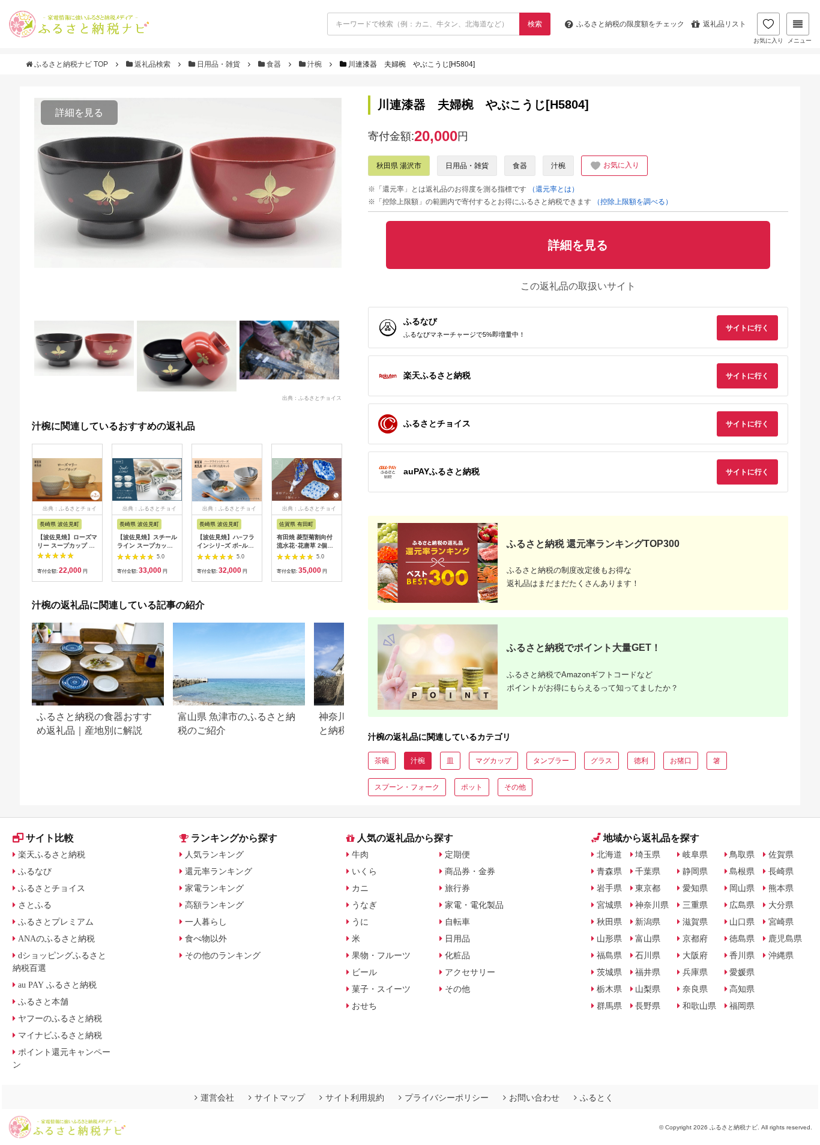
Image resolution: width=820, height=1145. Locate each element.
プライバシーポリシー (447, 1097)
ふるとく (596, 1097)
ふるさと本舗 (43, 1001)
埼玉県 (647, 854)
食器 (274, 64)
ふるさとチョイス (51, 888)
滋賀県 (695, 921)
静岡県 (695, 871)
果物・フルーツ (381, 955)
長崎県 (781, 871)
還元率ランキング (218, 871)
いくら (364, 871)
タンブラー (551, 761)
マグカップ (493, 761)
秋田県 (609, 921)
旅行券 (457, 888)
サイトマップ (280, 1097)
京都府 (695, 938)
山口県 (742, 921)
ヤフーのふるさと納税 (60, 1018)
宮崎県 (781, 921)
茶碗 (382, 761)
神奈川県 (652, 905)
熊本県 (781, 888)
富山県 (647, 938)
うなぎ (364, 905)
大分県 (781, 905)
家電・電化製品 (474, 905)
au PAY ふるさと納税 (57, 984)
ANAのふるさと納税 (56, 938)
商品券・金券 (470, 871)
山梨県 (647, 989)
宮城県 (609, 905)
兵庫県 (695, 972)
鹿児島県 (785, 938)
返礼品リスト (724, 24)
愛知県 (695, 888)
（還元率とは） (553, 189)
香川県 (742, 955)
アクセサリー (470, 972)
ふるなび (35, 871)
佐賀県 (781, 854)
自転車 (457, 921)
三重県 (695, 905)
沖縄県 (781, 955)
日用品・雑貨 (218, 64)
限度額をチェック (630, 24)
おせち (364, 1005)
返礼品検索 (152, 64)
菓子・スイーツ (381, 989)
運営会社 (217, 1097)
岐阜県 (695, 854)
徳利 (641, 761)
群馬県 (609, 1005)
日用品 (457, 938)
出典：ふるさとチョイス (312, 398)
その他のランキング (223, 955)
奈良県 (695, 989)
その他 (515, 787)
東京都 (647, 888)
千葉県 (647, 871)
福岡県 (742, 1005)
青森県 (609, 871)
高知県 (742, 989)
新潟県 (647, 921)
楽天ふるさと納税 (51, 854)
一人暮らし (206, 921)
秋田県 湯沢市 (398, 166)
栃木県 (609, 989)
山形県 (609, 938)
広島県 (742, 905)
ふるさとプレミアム (56, 921)
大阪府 (695, 955)
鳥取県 (742, 854)
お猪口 (681, 761)
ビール (364, 972)
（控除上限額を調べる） (632, 202)
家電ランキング (214, 888)
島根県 (742, 871)
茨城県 (609, 972)
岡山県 (742, 888)
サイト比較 (50, 838)
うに (360, 921)
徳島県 (742, 938)
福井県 (647, 972)
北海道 (609, 854)
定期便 (457, 854)
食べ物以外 (206, 938)
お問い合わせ (534, 1097)
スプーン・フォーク (407, 787)
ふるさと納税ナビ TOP (71, 64)
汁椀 (315, 64)
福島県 (609, 955)
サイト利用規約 (354, 1097)
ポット (472, 787)
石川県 (647, 955)
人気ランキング (214, 854)
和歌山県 (699, 1005)
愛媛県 (742, 972)
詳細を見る (79, 112)
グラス (601, 761)
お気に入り (768, 40)
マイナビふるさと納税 (60, 1035)
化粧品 (457, 955)
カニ (360, 888)
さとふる (35, 905)
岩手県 (609, 888)
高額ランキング (214, 905)
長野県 (647, 1005)
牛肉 (360, 854)
